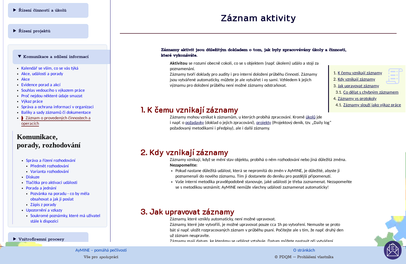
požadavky (194, 123)
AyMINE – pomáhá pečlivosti (101, 250)
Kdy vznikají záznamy (356, 79)
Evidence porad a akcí (40, 85)
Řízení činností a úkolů (43, 10)
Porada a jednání (41, 188)
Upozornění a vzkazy (44, 210)
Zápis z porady (43, 205)
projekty (263, 123)
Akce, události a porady (42, 74)
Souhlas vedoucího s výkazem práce (53, 90)
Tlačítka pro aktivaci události (51, 183)
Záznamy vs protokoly (357, 99)
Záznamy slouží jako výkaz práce (372, 105)
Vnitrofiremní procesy (42, 239)
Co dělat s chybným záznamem (371, 92)
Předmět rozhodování (49, 166)
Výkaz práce (32, 101)
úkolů (310, 117)
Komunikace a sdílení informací (56, 57)
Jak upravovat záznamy (358, 86)
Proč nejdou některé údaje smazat (51, 96)
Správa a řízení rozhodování (50, 161)
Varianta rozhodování (49, 172)
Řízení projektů (35, 31)
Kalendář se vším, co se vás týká (49, 68)
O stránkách (304, 250)
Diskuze (32, 177)
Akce (25, 79)
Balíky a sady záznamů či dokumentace (56, 112)
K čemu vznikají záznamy (360, 73)
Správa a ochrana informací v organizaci (57, 107)
